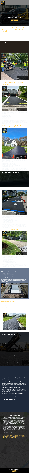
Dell (24, 436)
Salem (9, 437)
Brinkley (17, 435)
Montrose (23, 435)
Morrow (12, 436)
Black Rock (14, 437)
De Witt (4, 436)
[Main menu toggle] (27, 2)
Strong (4, 437)
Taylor (15, 436)
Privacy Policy (14, 470)
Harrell (4, 435)
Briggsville (14, 435)
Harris (7, 436)
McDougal (20, 435)
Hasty (11, 437)
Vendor (7, 437)
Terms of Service (14, 471)
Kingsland (9, 436)
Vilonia (23, 436)
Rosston (11, 435)
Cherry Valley (8, 435)
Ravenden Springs (18, 436)
